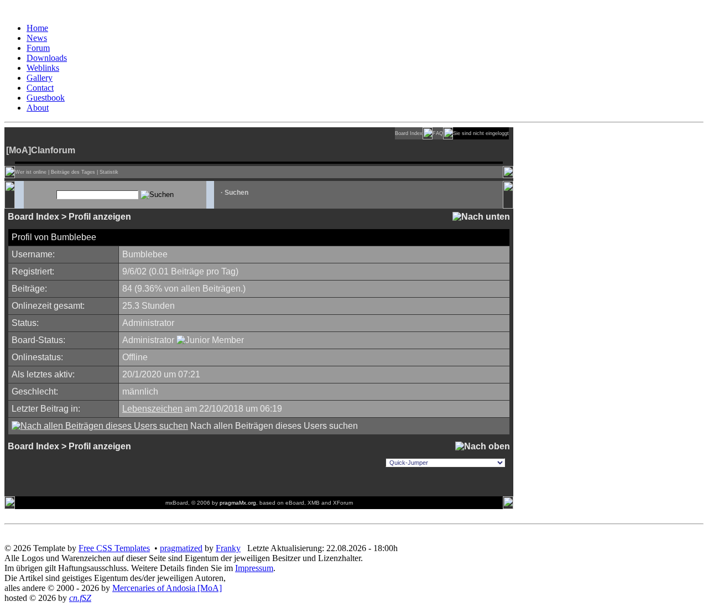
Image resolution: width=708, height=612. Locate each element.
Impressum (254, 568)
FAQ (438, 133)
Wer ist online (30, 172)
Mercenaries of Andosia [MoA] (167, 588)
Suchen (236, 192)
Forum (38, 48)
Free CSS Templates (114, 548)
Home (37, 28)
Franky (228, 548)
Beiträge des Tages (73, 172)
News (37, 38)
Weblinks (43, 67)
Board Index (409, 133)
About (38, 107)
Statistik (109, 172)
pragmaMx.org (238, 503)
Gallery (40, 77)
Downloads (47, 58)
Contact (40, 87)
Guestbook (46, 97)
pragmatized (181, 548)
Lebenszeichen (152, 408)
